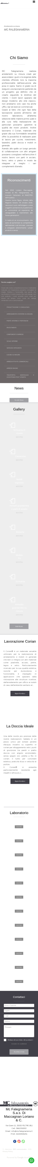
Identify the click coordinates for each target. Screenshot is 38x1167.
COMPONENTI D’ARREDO (15, 334)
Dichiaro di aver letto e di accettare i (20, 1040)
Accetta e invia (19, 1052)
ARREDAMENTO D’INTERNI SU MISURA (20, 314)
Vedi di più (19, 626)
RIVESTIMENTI (11, 327)
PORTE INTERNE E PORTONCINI (17, 321)
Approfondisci (20, 693)
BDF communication (20, 1149)
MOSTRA (19, 437)
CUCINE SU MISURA (13, 355)
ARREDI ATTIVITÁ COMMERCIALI (17, 361)
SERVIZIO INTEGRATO (14, 348)
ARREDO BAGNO (12, 368)
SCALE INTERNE (12, 341)
